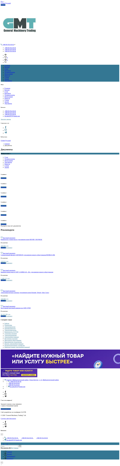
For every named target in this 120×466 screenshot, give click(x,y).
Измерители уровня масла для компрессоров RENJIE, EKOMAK (21, 239)
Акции (6, 102)
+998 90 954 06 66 (8, 44)
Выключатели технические (13, 342)
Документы (8, 103)
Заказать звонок (6, 119)
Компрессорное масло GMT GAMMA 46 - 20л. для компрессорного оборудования (27, 272)
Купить (3, 247)
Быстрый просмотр (9, 238)
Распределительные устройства (14, 345)
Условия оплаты (9, 95)
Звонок (3, 5)
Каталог (7, 90)
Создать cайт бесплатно (8, 418)
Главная (7, 144)
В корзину (9, 247)
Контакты (7, 93)
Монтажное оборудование (12, 340)
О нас (6, 91)
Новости (7, 98)
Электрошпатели (9, 327)
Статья (6, 100)
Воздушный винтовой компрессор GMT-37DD (16, 308)
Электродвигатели (10, 330)
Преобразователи (10, 328)
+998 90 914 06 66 (10, 51)
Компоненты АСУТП (11, 332)
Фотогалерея (8, 97)
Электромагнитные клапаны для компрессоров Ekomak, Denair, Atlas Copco (25, 292)
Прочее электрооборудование (13, 344)
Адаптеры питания (10, 333)
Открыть (3, 178)
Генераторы (8, 325)
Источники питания (10, 338)
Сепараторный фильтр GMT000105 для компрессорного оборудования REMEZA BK (28, 255)
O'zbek (3, 3)
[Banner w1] (19, 376)
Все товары (14, 448)
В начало (7, 88)
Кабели (6, 323)
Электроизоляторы (10, 335)
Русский (8, 3)
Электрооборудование (11, 337)
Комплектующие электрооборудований (17, 347)
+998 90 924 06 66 (10, 49)
